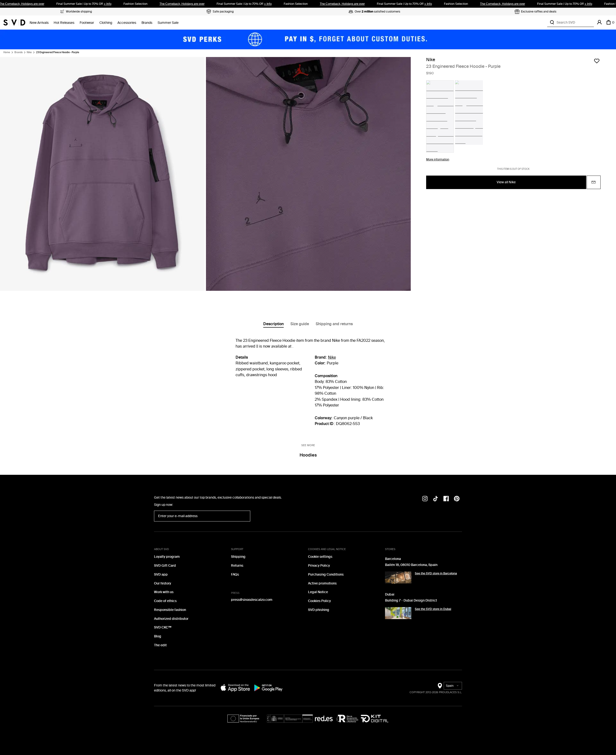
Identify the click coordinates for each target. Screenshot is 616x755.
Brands (146, 23)
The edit (160, 645)
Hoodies (308, 455)
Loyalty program (167, 557)
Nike (29, 52)
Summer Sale (168, 23)
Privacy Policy (319, 566)
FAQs (235, 574)
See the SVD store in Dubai (433, 609)
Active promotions (322, 583)
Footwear (87, 23)
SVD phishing (318, 610)
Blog (157, 636)
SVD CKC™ (162, 627)
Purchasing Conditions (326, 574)
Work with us (163, 592)
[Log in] (599, 22)
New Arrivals (39, 23)
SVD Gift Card (165, 566)
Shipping (238, 557)
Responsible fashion (170, 610)
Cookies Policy (319, 601)
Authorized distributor (171, 619)
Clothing (105, 23)
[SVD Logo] (14, 22)
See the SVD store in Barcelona (436, 573)
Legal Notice (318, 592)
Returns (237, 566)
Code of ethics (165, 601)
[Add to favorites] (597, 61)
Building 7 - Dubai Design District (411, 600)
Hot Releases (64, 23)
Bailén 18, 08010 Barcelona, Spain (411, 565)
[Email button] (594, 182)
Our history (162, 583)
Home (6, 52)
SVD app (161, 574)
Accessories (126, 23)
